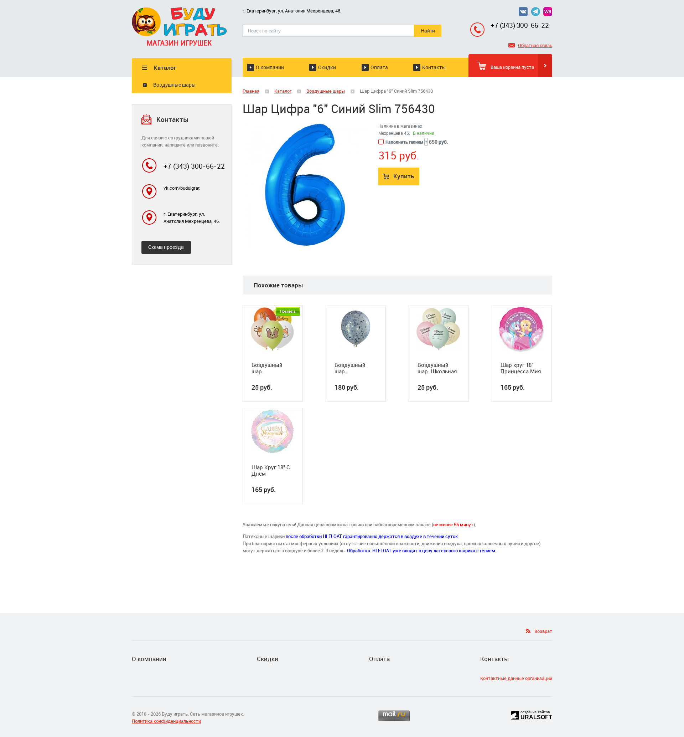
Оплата (379, 67)
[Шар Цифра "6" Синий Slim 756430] (305, 184)
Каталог (282, 91)
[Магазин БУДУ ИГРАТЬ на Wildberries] (547, 14)
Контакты (434, 67)
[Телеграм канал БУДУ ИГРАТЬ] (535, 14)
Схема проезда (166, 247)
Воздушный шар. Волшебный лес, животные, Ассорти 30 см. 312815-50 (272, 368)
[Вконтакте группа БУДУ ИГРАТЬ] (525, 14)
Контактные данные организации (516, 678)
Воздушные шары (174, 84)
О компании (270, 67)
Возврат (543, 631)
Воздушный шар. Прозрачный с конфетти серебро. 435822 (355, 368)
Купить (403, 176)
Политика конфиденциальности (166, 721)
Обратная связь (535, 45)
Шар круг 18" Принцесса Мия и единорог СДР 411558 (522, 368)
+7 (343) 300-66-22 (520, 25)
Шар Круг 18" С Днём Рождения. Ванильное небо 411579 (272, 470)
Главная (251, 91)
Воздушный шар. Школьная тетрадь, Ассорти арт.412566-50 (437, 368)
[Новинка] (288, 311)
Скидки (327, 67)
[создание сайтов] (515, 714)
